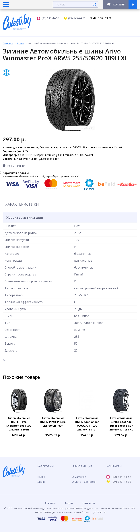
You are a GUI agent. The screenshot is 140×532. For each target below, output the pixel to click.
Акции (69, 503)
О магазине (79, 477)
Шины (20, 43)
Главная (8, 43)
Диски (41, 481)
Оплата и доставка (84, 481)
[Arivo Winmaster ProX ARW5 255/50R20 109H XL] (70, 100)
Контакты (88, 503)
